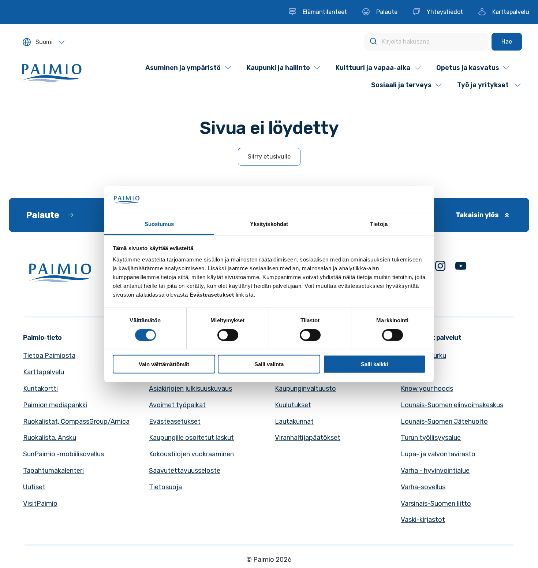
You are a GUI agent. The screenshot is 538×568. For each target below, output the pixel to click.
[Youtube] (461, 267)
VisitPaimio (40, 504)
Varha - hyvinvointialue (435, 471)
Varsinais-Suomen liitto (436, 504)
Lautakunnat (294, 421)
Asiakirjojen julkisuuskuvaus (190, 389)
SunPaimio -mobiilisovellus (63, 454)
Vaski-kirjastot (423, 520)
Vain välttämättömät (164, 364)
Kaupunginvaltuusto (305, 389)
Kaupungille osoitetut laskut (191, 438)
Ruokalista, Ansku (49, 438)
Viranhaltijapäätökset (307, 438)
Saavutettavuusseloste (184, 471)
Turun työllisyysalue (431, 438)
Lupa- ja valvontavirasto (438, 454)
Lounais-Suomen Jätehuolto (444, 421)
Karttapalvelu (43, 372)
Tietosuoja (165, 487)
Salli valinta (269, 364)
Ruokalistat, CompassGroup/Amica (76, 421)
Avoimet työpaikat (177, 405)
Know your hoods (427, 389)
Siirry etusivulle (269, 156)
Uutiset (34, 487)
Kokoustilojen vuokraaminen (191, 454)
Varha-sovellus (423, 487)
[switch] (227, 335)
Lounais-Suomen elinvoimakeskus (452, 405)
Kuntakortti (40, 389)
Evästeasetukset (175, 421)
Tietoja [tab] (379, 224)
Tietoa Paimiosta (49, 356)
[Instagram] (440, 267)
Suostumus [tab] (159, 224)
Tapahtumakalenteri (53, 471)
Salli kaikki (374, 364)
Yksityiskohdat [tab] (269, 224)
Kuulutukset (293, 405)
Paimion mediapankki (55, 405)
